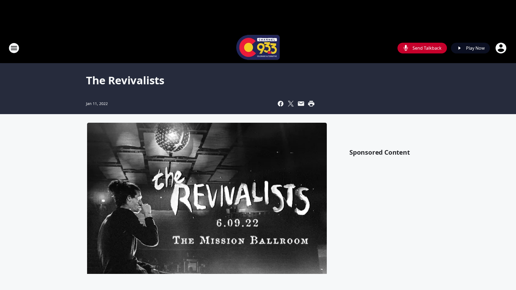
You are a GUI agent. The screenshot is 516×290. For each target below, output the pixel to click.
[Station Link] (258, 48)
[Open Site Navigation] (14, 48)
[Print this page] (311, 103)
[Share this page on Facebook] (280, 103)
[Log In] (501, 48)
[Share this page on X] (291, 103)
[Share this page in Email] (301, 103)
